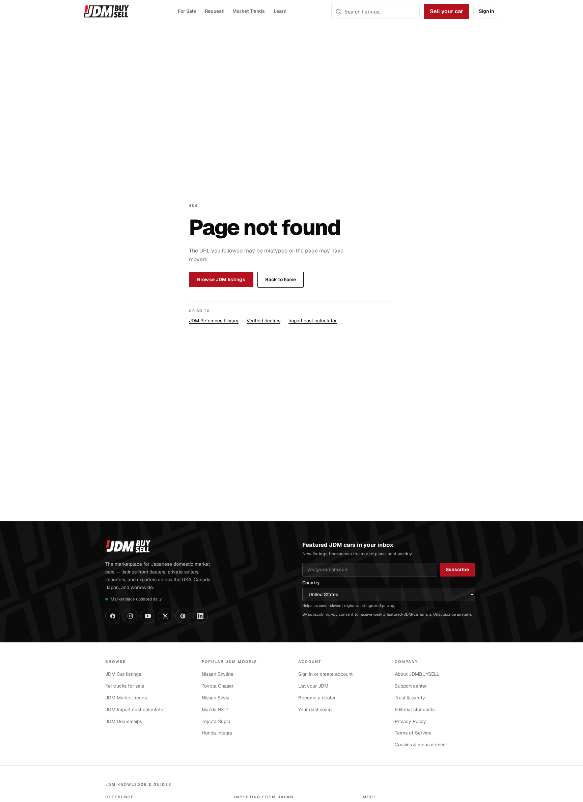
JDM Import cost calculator (135, 709)
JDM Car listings (123, 674)
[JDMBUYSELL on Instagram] (130, 616)
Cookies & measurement (421, 745)
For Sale (187, 11)
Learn (280, 11)
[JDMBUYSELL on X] (165, 616)
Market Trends (248, 11)
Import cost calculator (312, 321)
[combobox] (379, 11)
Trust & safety (410, 698)
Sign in (486, 11)
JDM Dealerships (123, 721)
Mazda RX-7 (215, 709)
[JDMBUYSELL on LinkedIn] (200, 616)
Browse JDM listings (221, 279)
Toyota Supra (216, 721)
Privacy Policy (410, 721)
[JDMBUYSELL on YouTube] (147, 616)
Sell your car (446, 11)
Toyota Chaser (217, 686)
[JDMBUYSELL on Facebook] (112, 616)
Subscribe (457, 569)
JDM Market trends (126, 698)
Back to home (280, 279)
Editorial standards (415, 709)
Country (311, 583)
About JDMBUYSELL (417, 674)
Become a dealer (317, 698)
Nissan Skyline (217, 674)
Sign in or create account (325, 674)
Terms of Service (413, 733)
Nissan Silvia (215, 698)
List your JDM (313, 686)
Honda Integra (217, 733)
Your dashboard (315, 709)
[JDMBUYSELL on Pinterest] (182, 616)
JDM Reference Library (214, 321)
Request (214, 11)
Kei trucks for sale (124, 686)
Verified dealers (263, 321)
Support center (411, 686)
